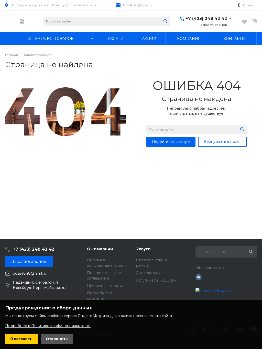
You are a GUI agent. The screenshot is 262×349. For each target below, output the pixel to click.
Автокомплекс (149, 273)
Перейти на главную (171, 141)
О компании (100, 248)
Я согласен (21, 338)
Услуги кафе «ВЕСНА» (156, 280)
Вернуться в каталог (222, 141)
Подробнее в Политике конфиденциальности (48, 325)
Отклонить (57, 338)
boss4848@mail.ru (137, 5)
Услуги (143, 248)
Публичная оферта (104, 285)
